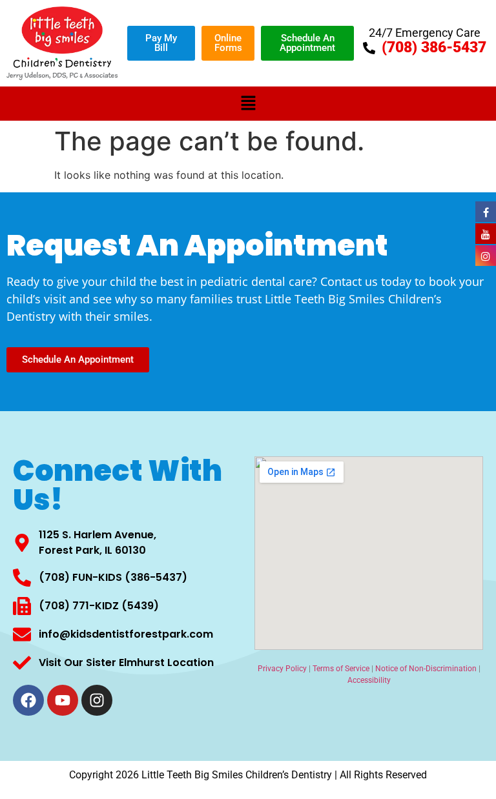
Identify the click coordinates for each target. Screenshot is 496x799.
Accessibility (369, 680)
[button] (248, 103)
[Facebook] (28, 700)
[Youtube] (62, 700)
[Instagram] (96, 700)
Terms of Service (341, 668)
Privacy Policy (282, 668)
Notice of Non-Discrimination (426, 668)
